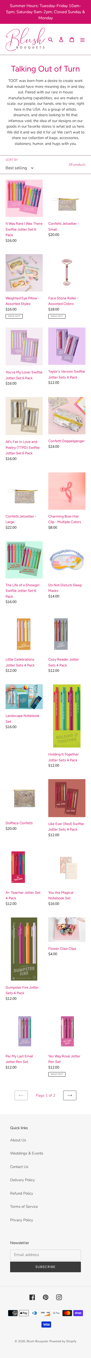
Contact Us (19, 1166)
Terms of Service (24, 1206)
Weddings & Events (26, 1153)
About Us (18, 1140)
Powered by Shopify (62, 1341)
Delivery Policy (22, 1179)
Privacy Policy (21, 1220)
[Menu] (82, 39)
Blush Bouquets (37, 1341)
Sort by (12, 160)
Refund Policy (21, 1193)
